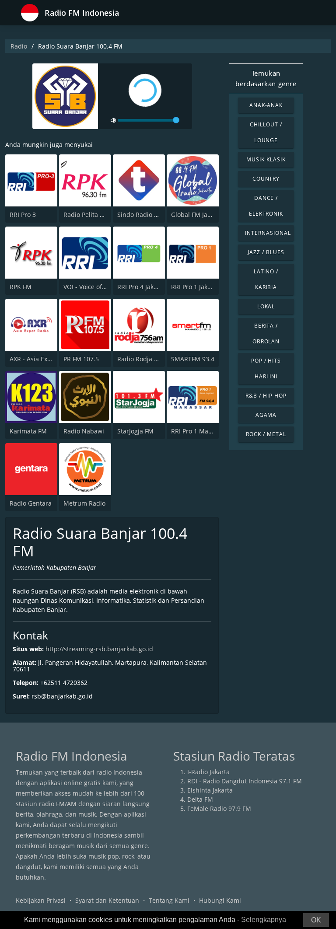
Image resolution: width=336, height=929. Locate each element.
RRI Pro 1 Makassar (199, 431)
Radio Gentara (31, 503)
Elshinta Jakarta (210, 790)
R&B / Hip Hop (265, 395)
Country (266, 178)
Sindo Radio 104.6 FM (148, 214)
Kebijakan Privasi (41, 900)
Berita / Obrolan (266, 333)
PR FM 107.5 (81, 359)
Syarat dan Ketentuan (107, 900)
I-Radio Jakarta (208, 772)
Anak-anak (266, 105)
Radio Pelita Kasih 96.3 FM (101, 214)
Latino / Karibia (266, 279)
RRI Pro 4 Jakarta (141, 287)
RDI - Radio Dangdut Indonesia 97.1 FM (244, 781)
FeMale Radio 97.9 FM (219, 808)
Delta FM (200, 799)
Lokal (266, 306)
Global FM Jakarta (196, 214)
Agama (266, 415)
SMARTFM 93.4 (192, 359)
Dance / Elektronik (266, 205)
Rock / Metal (266, 434)
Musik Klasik (266, 159)
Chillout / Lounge (266, 132)
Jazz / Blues (266, 252)
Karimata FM (28, 431)
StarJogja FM (135, 431)
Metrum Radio (84, 503)
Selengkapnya (263, 919)
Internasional (267, 233)
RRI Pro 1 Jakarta (195, 287)
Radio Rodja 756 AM (146, 359)
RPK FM (21, 287)
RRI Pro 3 (23, 214)
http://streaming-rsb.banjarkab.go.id (99, 649)
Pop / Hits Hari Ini (266, 368)
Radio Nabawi (83, 431)
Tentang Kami (169, 900)
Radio (18, 46)
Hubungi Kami (220, 900)
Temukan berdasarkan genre (265, 78)
